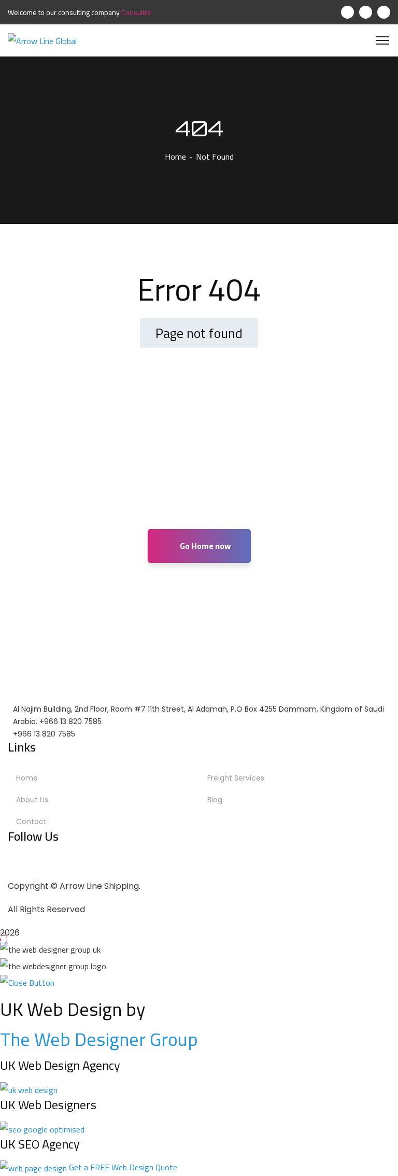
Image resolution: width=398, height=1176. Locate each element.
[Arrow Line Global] (42, 40)
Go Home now (204, 546)
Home (175, 156)
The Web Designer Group (99, 1039)
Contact (31, 821)
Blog (214, 800)
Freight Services (235, 778)
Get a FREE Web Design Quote (123, 1167)
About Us (32, 800)
